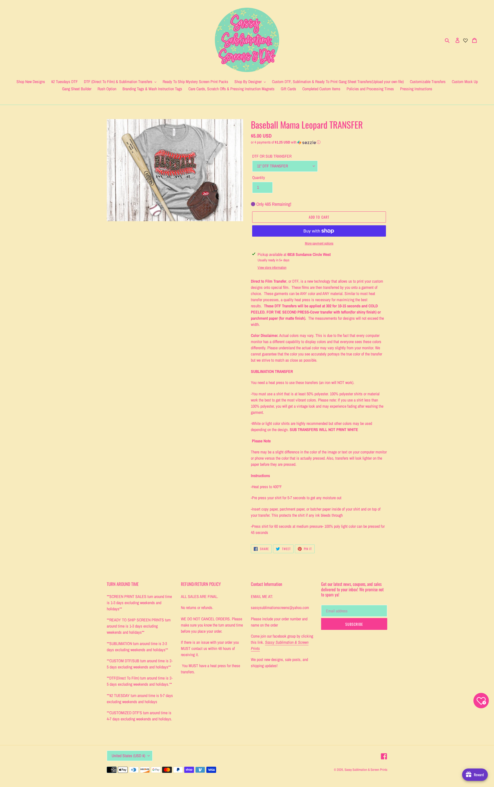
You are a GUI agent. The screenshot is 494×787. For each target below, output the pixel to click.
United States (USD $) (128, 755)
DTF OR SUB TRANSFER (272, 156)
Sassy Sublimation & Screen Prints (366, 769)
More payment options (319, 243)
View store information (272, 267)
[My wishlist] (465, 40)
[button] (286, 142)
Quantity (258, 177)
